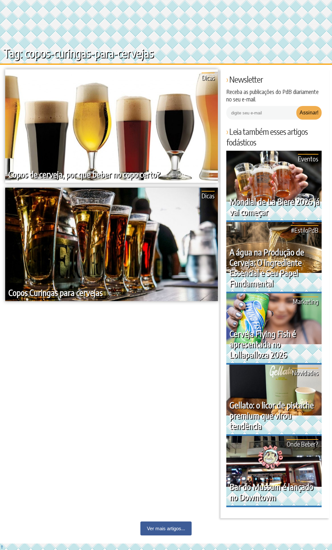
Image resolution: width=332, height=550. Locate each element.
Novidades (305, 373)
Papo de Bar (18, 10)
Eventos (308, 159)
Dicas (208, 77)
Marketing (305, 301)
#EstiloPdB (304, 230)
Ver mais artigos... (166, 528)
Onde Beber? (302, 444)
